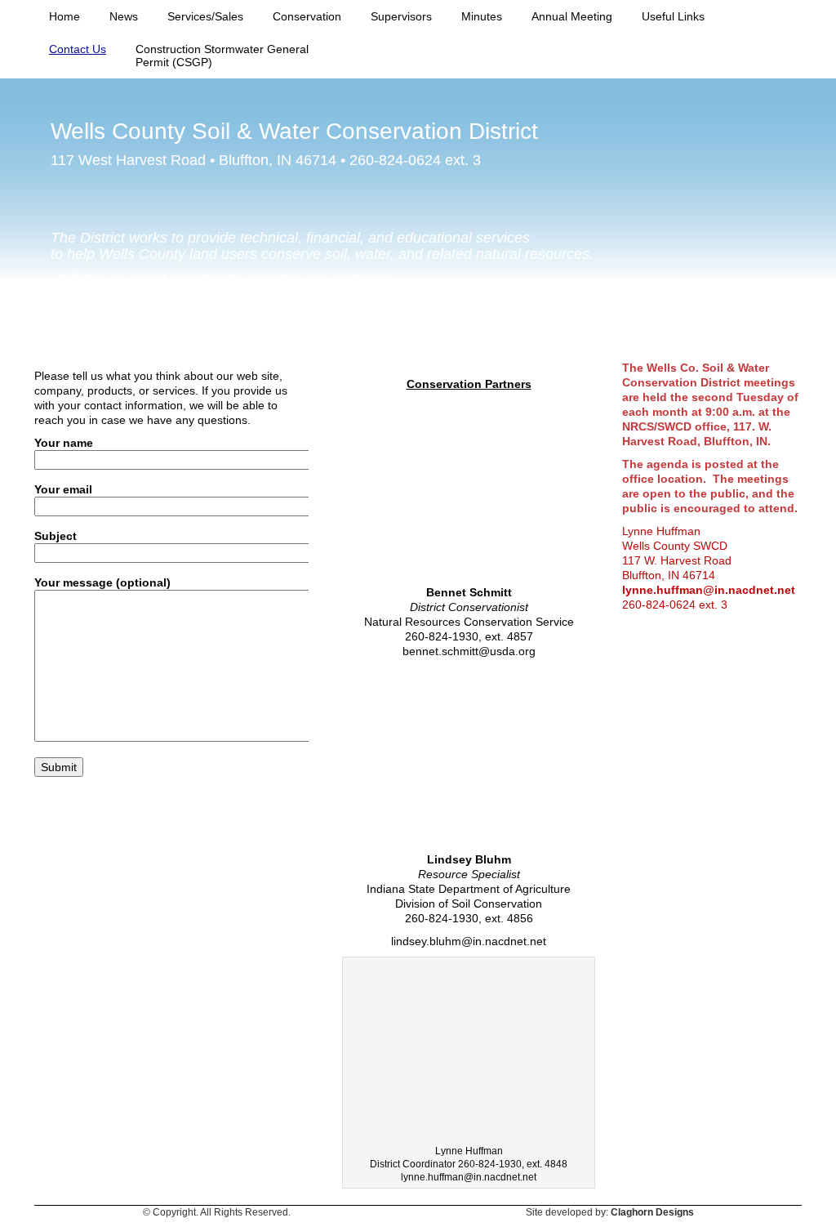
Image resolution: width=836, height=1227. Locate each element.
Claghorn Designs (652, 1212)
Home (64, 16)
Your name (63, 442)
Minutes (481, 16)
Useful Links (673, 16)
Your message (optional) (102, 582)
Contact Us (77, 49)
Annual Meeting (571, 16)
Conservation (307, 16)
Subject (55, 535)
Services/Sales (205, 16)
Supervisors (401, 16)
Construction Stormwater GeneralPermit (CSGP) (222, 55)
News (123, 16)
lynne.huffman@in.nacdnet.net (708, 589)
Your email (63, 489)
